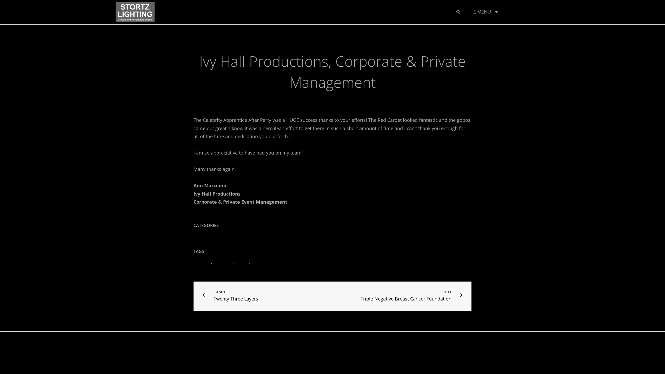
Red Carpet (290, 262)
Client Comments (307, 97)
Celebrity (202, 262)
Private (270, 262)
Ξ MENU (482, 12)
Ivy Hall (242, 262)
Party (256, 262)
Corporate (223, 262)
